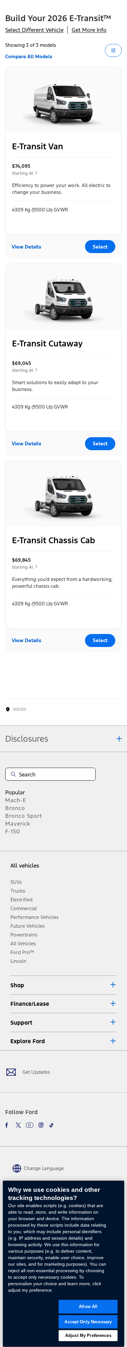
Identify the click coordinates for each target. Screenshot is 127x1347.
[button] (63, 985)
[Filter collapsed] (113, 50)
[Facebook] (7, 1125)
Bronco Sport (23, 815)
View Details (26, 247)
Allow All (88, 1306)
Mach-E (15, 800)
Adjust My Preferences (88, 1335)
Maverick (17, 823)
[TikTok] (51, 1125)
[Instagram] (41, 1125)
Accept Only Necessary (88, 1321)
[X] (18, 1125)
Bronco (15, 808)
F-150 (12, 831)
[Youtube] (29, 1125)
